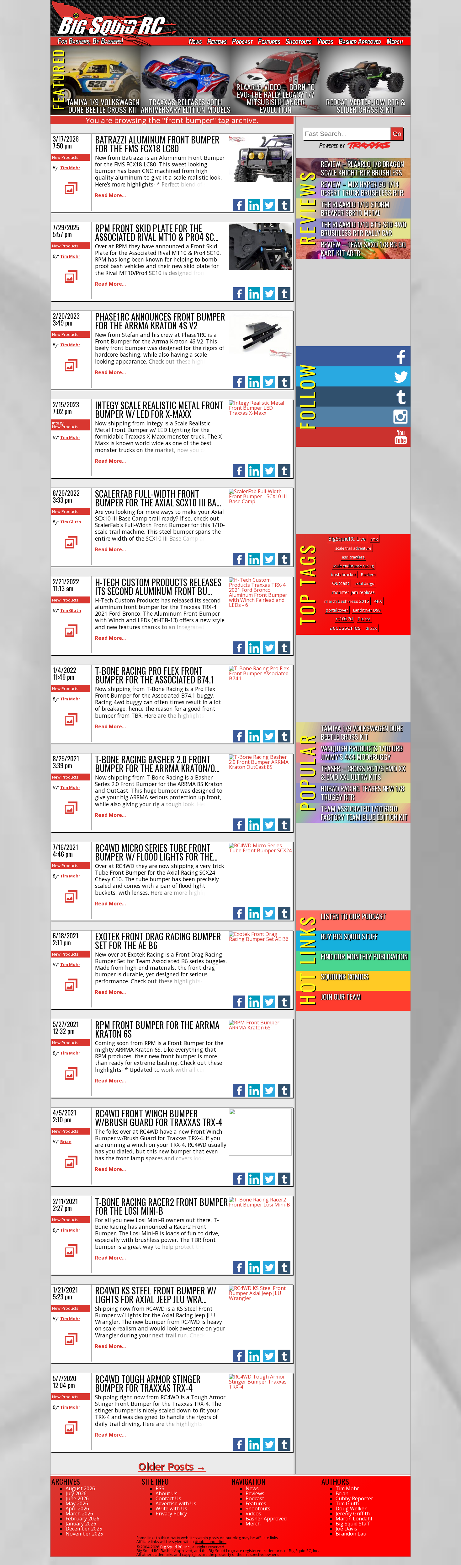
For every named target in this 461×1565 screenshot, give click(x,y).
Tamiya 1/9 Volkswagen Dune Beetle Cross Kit (362, 732)
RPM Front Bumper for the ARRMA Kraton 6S (157, 1029)
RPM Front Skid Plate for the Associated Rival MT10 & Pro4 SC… (157, 232)
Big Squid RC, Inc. (175, 1547)
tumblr (284, 202)
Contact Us (168, 1498)
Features (269, 41)
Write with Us (171, 1508)
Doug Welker (351, 1508)
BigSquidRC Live (347, 538)
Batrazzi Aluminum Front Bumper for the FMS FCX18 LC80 (157, 144)
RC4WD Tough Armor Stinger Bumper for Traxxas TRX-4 (148, 1383)
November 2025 (84, 1533)
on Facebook (354, 356)
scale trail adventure (353, 548)
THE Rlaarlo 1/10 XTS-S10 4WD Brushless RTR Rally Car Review (363, 229)
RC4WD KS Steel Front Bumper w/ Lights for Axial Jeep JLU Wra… (155, 1295)
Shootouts (298, 41)
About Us (167, 1493)
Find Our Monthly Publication (364, 956)
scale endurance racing (353, 566)
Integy (57, 423)
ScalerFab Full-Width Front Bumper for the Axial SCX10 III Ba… (158, 498)
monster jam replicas (353, 592)
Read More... (110, 195)
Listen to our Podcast (353, 916)
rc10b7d (344, 619)
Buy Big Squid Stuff (349, 936)
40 (52, 1559)
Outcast (340, 583)
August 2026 (80, 1488)
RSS (160, 1488)
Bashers (368, 574)
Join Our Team (341, 996)
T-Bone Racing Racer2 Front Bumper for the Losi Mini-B (161, 1206)
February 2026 (82, 1518)
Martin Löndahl (354, 1518)
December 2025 (84, 1528)
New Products (65, 157)
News (195, 41)
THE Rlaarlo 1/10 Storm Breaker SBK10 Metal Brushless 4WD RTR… (355, 209)
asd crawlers (353, 557)
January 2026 (81, 1523)
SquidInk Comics (344, 976)
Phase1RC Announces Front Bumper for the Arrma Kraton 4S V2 (160, 321)
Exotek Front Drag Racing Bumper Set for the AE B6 (158, 941)
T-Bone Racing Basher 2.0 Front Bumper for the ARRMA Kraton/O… (157, 763)
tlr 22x (371, 628)
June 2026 (77, 1498)
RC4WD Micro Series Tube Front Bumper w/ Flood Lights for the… (156, 852)
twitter (269, 202)
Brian (66, 1141)
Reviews (216, 41)
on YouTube (358, 437)
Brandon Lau (351, 1533)
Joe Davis (346, 1528)
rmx (374, 539)
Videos (325, 41)
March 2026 (79, 1513)
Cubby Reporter (354, 1498)
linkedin (254, 202)
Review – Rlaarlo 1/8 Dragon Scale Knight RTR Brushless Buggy (362, 168)
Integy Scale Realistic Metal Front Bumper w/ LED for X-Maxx (159, 409)
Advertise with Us (176, 1503)
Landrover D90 (366, 610)
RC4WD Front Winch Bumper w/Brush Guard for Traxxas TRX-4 (158, 1118)
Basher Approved (360, 41)
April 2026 (77, 1508)
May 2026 (77, 1503)
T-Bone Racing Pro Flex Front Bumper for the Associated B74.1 (154, 675)
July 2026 (76, 1493)
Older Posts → (172, 1466)
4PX (378, 601)
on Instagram (351, 417)
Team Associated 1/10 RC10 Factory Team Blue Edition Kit (364, 812)
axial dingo (364, 583)
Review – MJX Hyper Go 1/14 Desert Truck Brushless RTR (362, 188)
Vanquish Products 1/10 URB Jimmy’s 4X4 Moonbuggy (362, 752)
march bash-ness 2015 (346, 601)
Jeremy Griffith (353, 1513)
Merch (395, 41)
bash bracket (343, 574)
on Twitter (361, 376)
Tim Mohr (70, 167)
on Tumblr (362, 396)
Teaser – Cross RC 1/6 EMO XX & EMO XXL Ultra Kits (363, 772)
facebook (239, 202)
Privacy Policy (171, 1513)
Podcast (242, 41)
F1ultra (364, 619)
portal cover (337, 610)
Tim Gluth (70, 522)
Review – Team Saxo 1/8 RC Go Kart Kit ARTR (363, 248)
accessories (345, 627)
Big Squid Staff (353, 1523)
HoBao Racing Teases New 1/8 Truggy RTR (362, 792)
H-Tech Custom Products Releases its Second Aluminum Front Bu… (158, 586)
